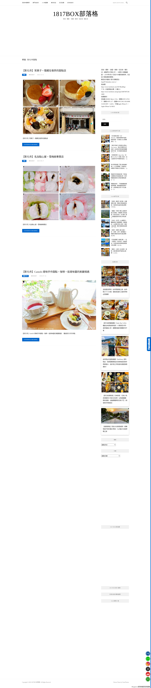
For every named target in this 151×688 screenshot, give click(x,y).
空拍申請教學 (26, 2)
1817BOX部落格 (75, 13)
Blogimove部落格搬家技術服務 (141, 686)
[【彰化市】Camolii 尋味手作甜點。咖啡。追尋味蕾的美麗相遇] (59, 305)
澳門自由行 (36, 2)
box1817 (32, 74)
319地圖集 (45, 2)
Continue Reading (31, 144)
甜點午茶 (25, 276)
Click (149, 344)
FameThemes (125, 682)
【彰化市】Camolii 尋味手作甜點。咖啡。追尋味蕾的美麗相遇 (55, 271)
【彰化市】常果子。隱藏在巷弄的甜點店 (44, 70)
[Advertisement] (75, 40)
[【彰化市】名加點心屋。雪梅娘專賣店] (59, 193)
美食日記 (53, 2)
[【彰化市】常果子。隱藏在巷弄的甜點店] (59, 106)
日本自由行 (70, 2)
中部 (24, 74)
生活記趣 (61, 2)
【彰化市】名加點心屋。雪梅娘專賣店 (43, 156)
